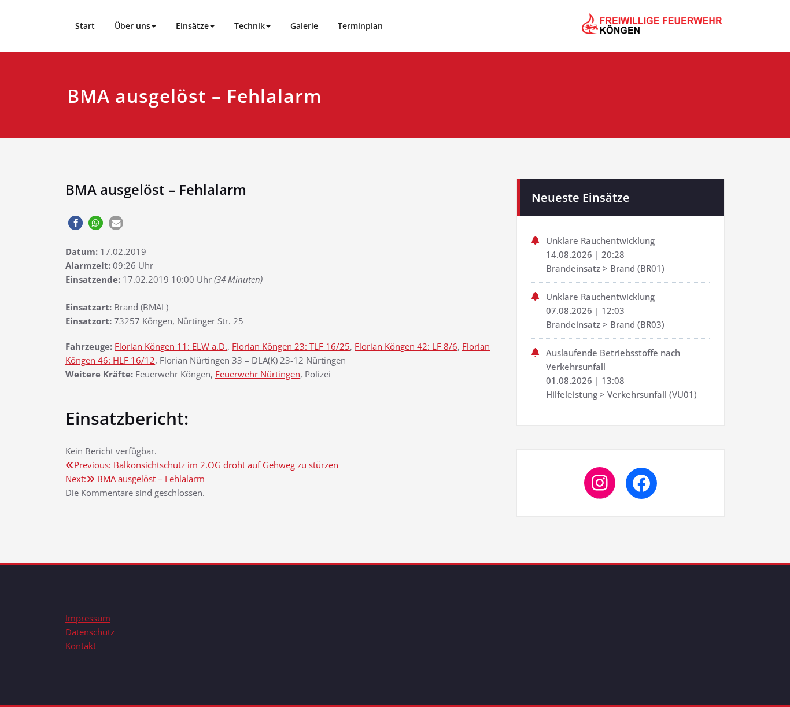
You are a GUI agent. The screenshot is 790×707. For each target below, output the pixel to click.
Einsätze (192, 25)
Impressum (87, 618)
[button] (75, 223)
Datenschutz (90, 632)
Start (85, 25)
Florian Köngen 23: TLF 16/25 (291, 346)
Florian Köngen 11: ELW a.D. (171, 346)
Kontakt (80, 646)
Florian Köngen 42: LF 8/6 (406, 346)
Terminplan (360, 25)
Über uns (132, 25)
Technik (249, 25)
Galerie (304, 25)
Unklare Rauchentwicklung (600, 240)
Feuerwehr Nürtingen (257, 374)
